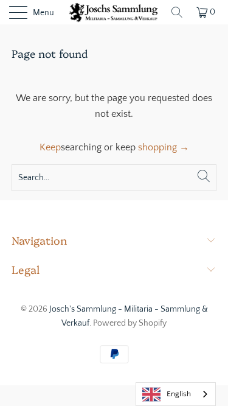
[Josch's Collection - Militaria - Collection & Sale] (114, 12)
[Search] (176, 12)
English (179, 394)
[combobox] (176, 394)
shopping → (163, 147)
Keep (50, 147)
